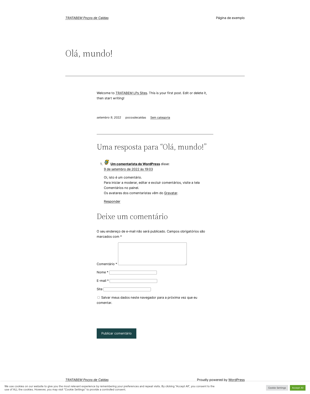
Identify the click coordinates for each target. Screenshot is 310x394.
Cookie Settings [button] (277, 387)
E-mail (103, 281)
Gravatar (170, 193)
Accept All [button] (297, 387)
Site (99, 289)
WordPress (236, 380)
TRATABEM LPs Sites (131, 93)
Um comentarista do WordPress (135, 164)
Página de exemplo (230, 18)
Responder (112, 201)
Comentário (107, 264)
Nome (102, 272)
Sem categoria (160, 117)
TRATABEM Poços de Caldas (87, 18)
